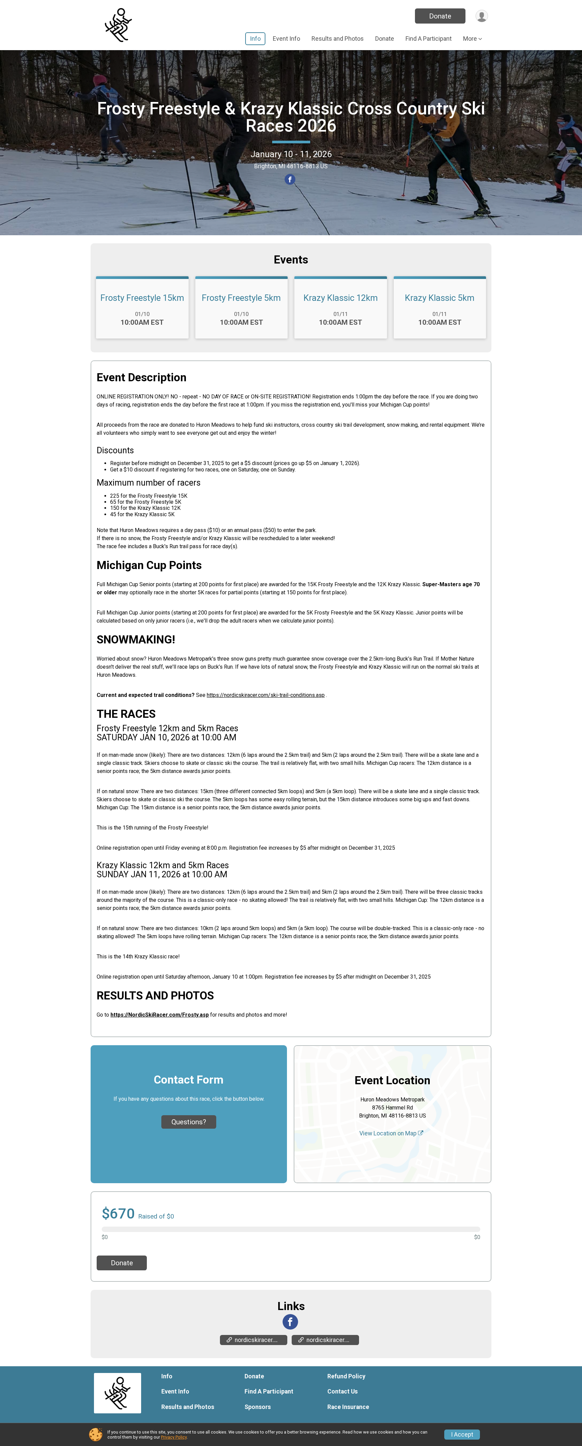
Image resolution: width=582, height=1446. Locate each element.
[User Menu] (482, 16)
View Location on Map (388, 1133)
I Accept (462, 1434)
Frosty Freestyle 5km (241, 298)
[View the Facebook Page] (290, 1322)
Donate (440, 16)
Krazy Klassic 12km (340, 298)
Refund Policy (346, 1376)
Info (255, 38)
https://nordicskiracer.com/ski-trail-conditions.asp (266, 695)
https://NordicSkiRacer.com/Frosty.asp (159, 1015)
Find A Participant (429, 38)
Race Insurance (348, 1407)
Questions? (188, 1122)
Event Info (286, 38)
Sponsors (258, 1407)
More (470, 38)
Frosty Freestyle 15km (142, 298)
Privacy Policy (174, 1437)
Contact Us (342, 1391)
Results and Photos (338, 38)
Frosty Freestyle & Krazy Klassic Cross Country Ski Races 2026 (291, 117)
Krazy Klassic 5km (440, 298)
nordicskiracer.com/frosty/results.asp (332, 1340)
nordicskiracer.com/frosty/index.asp (261, 1340)
